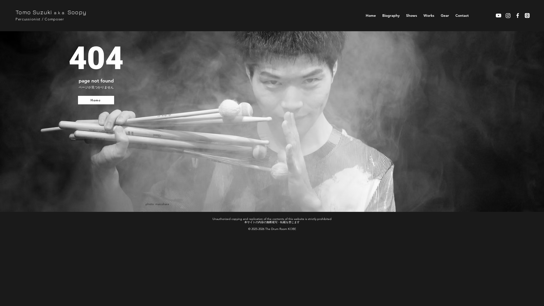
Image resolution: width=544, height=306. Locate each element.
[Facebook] (517, 15)
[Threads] (527, 15)
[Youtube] (498, 15)
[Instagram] (508, 15)
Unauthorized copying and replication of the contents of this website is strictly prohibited (272, 219)
